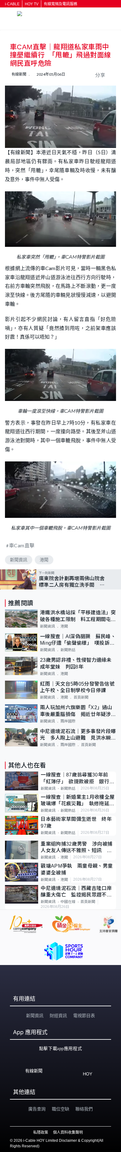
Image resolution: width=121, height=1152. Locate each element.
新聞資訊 (18, 560)
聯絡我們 (84, 1109)
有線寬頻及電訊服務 (60, 4)
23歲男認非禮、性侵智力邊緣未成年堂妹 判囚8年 (76, 663)
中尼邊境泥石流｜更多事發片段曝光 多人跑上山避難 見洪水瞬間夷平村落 (78, 735)
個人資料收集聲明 (68, 1132)
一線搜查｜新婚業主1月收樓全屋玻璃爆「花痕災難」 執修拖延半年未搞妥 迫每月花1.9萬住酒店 (77, 800)
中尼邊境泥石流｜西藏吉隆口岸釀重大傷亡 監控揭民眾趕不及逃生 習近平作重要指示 (76, 892)
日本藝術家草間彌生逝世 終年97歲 (76, 822)
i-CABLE (12, 4)
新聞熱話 (67, 650)
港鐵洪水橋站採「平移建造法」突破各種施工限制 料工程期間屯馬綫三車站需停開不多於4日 (78, 616)
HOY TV (31, 4)
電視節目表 (84, 1015)
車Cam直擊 (22, 545)
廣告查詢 (37, 1109)
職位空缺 (60, 1109)
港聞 (44, 560)
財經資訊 (58, 1015)
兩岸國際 (67, 721)
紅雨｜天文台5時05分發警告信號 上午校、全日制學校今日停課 (78, 687)
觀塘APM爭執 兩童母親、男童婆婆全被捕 (77, 869)
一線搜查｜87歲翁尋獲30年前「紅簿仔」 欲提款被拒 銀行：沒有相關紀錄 (77, 778)
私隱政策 (40, 1132)
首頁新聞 (81, 697)
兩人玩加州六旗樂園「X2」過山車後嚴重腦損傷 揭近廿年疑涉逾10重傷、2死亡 (78, 711)
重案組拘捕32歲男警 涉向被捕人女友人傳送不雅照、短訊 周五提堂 (76, 847)
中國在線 (67, 902)
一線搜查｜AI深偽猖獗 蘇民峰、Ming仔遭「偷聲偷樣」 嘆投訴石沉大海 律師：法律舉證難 (78, 640)
